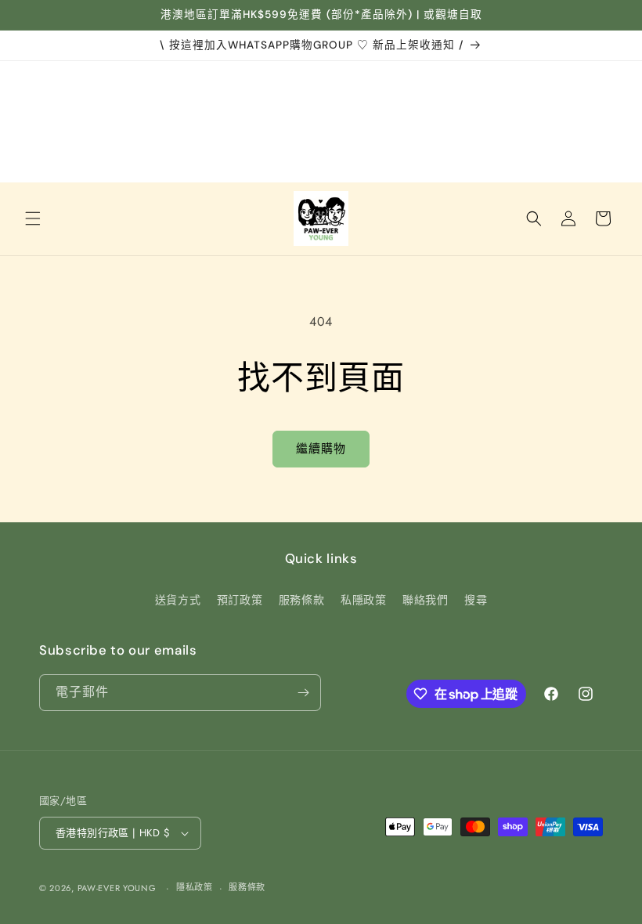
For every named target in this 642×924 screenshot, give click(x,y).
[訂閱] (303, 692)
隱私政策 (194, 887)
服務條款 (301, 600)
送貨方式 (177, 600)
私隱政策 (363, 600)
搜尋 (475, 600)
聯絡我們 (425, 600)
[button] (33, 218)
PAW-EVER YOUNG (117, 888)
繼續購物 (321, 448)
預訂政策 (239, 600)
